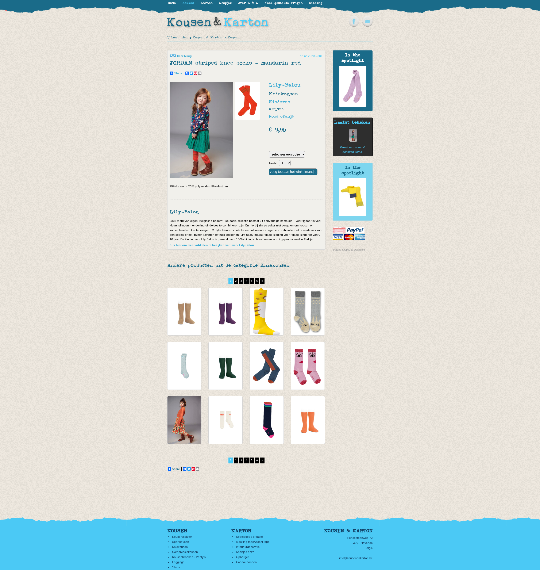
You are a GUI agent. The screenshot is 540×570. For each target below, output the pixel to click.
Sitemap (316, 3)
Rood (273, 116)
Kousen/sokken (182, 536)
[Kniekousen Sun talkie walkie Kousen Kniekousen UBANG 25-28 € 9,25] (308, 312)
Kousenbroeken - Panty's (189, 557)
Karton (207, 3)
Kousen (234, 37)
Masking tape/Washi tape (253, 541)
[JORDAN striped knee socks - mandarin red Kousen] (352, 140)
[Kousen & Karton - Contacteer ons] (367, 25)
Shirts (176, 567)
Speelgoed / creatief (249, 536)
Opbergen (243, 557)
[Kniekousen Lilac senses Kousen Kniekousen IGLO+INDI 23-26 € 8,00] (308, 366)
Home (172, 3)
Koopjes (225, 3)
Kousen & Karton (207, 37)
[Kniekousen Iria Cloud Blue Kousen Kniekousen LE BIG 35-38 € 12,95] (184, 366)
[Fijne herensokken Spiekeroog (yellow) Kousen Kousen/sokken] (352, 215)
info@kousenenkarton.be (356, 558)
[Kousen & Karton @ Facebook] (354, 25)
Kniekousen (180, 546)
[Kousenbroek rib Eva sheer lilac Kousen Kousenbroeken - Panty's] (352, 105)
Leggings (178, 562)
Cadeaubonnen (246, 562)
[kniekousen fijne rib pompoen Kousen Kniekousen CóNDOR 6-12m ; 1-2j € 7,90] (308, 420)
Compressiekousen (185, 552)
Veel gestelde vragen (284, 3)
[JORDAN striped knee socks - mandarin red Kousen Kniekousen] (202, 177)
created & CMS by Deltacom (349, 249)
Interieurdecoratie (248, 546)
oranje (287, 116)
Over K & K (248, 3)
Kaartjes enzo (245, 552)
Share (178, 73)
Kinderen (279, 102)
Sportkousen (180, 541)
